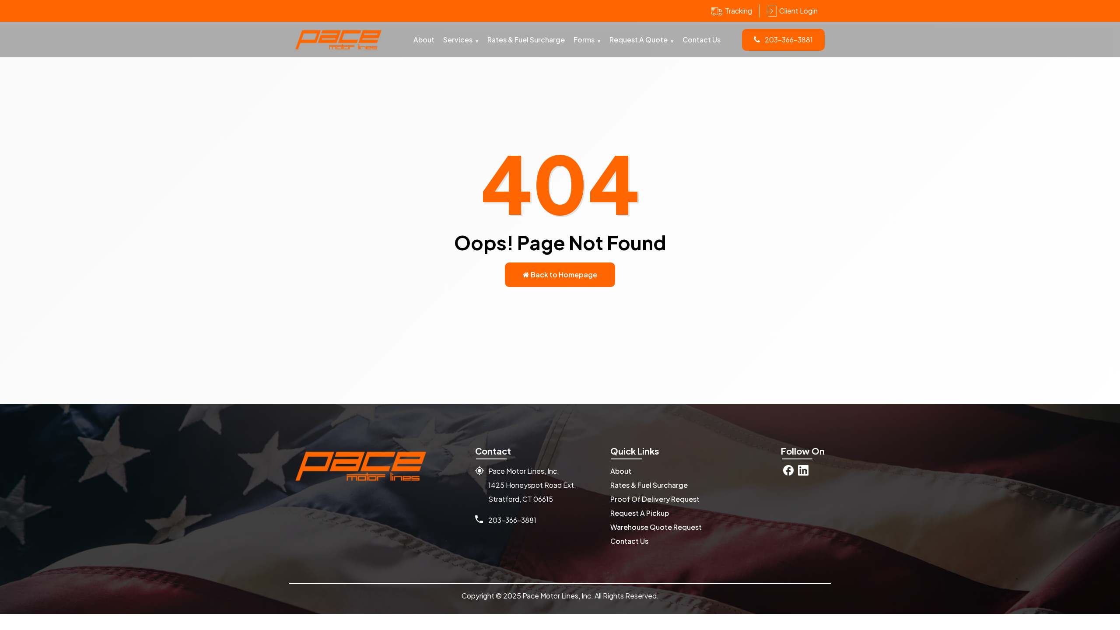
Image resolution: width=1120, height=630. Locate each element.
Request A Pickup (639, 513)
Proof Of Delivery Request (655, 499)
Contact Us (701, 39)
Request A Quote (638, 39)
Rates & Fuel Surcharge (526, 39)
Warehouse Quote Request (656, 527)
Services (457, 39)
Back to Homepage (563, 274)
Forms (584, 39)
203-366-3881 (788, 39)
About (423, 39)
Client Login (798, 10)
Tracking (738, 10)
